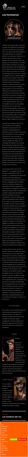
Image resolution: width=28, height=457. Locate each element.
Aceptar (13, 439)
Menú (23, 6)
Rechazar (22, 439)
